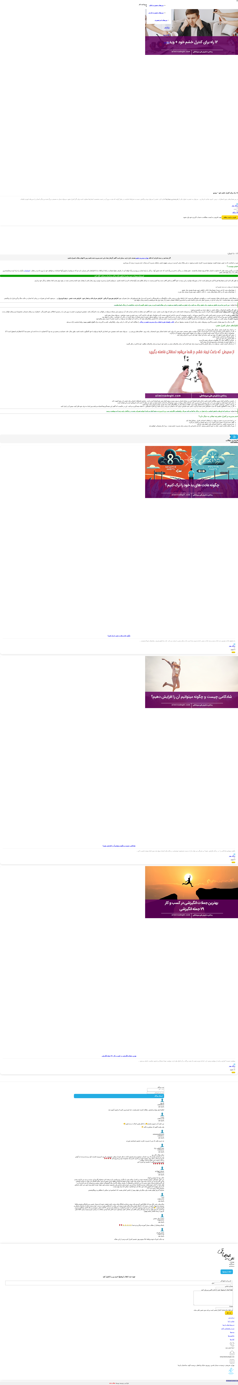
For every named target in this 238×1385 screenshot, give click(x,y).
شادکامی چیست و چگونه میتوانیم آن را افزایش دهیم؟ (119, 846)
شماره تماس (229, 1286)
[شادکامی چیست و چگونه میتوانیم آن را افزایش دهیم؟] (191, 707)
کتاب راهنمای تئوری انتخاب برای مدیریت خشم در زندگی (157, 322)
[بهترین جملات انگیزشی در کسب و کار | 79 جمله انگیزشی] (191, 917)
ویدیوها (232, 1332)
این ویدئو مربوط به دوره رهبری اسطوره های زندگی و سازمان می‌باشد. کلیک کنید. (119, 276)
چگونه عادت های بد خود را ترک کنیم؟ (119, 636)
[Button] (233, 652)
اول (213, 1283)
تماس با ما (231, 1321)
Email (231, 1306)
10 (235, 212)
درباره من (231, 1318)
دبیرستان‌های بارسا (228, 1325)
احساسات (27, 270)
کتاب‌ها (232, 1339)
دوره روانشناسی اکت (227, 1328)
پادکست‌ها (231, 1336)
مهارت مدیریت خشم (141, 258)
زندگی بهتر (235, 205)
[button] (232, 1380)
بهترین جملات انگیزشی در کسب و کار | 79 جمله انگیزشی (119, 1056)
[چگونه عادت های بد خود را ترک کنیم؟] (191, 497)
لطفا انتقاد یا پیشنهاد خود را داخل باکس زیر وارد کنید (217, 1290)
